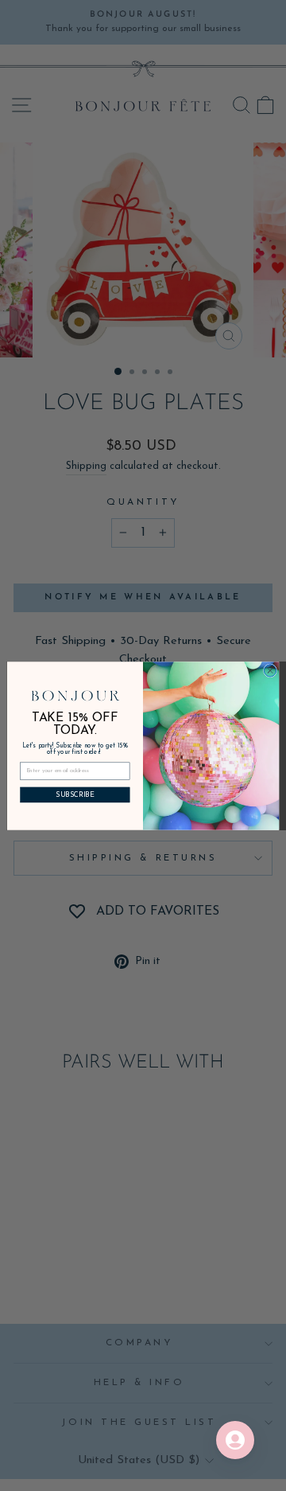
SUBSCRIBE (75, 794)
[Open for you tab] (235, 1440)
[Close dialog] (270, 670)
